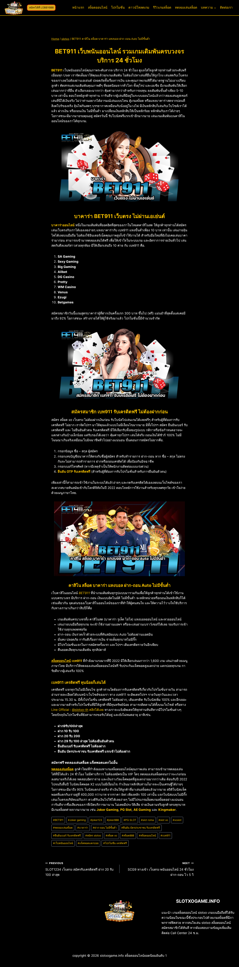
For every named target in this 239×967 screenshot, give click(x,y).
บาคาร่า (82, 827)
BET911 (58, 819)
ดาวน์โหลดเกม (138, 7)
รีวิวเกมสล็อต (162, 7)
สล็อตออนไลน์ (97, 7)
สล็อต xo (111, 835)
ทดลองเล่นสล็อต (186, 7)
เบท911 (165, 835)
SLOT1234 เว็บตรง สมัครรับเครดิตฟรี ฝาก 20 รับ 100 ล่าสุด (79, 869)
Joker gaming (77, 819)
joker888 (113, 819)
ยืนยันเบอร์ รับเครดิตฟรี (67, 835)
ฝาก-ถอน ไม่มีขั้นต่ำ (105, 827)
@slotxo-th (80, 710)
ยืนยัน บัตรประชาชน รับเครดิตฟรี (140, 827)
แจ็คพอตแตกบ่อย (88, 843)
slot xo (163, 819)
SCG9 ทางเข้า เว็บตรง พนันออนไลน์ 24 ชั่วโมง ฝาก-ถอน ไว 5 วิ (161, 869)
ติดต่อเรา (226, 7)
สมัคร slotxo (93, 835)
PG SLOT (130, 819)
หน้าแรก (78, 7)
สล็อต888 (128, 835)
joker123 (96, 819)
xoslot (177, 819)
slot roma (147, 819)
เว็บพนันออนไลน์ (63, 843)
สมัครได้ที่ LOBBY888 (41, 7)
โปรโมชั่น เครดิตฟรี (115, 843)
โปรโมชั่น (118, 7)
